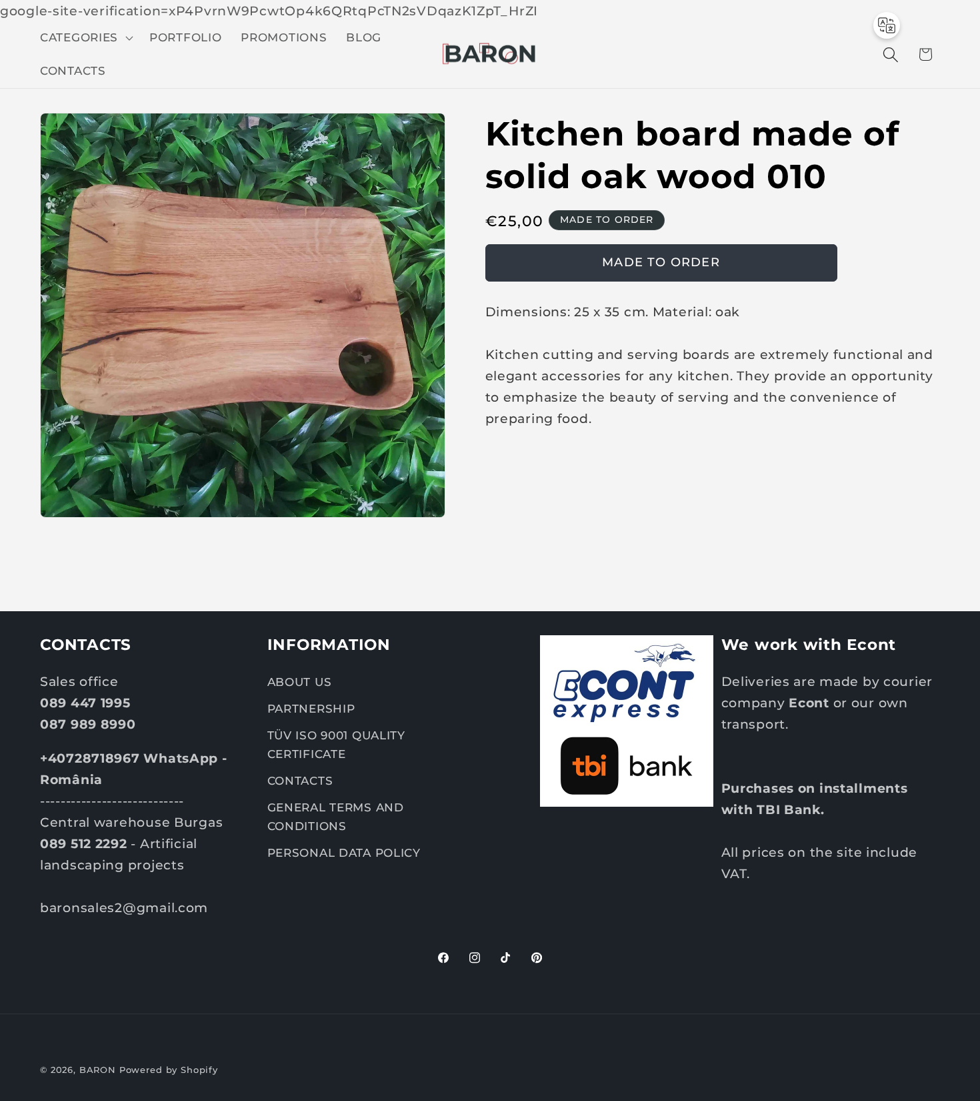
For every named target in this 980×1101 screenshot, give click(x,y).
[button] (85, 38)
